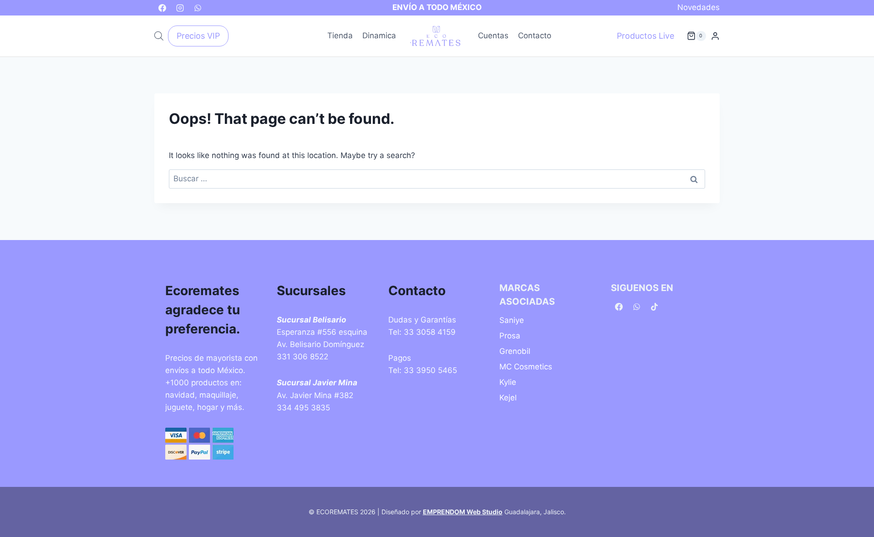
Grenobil (514, 351)
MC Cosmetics (525, 366)
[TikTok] (654, 307)
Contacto (534, 35)
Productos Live (645, 36)
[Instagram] (180, 7)
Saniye (511, 320)
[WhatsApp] (197, 7)
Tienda (340, 35)
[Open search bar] (158, 36)
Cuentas (493, 35)
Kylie (507, 382)
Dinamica (379, 35)
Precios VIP (198, 36)
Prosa (509, 335)
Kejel (508, 397)
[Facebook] (162, 7)
